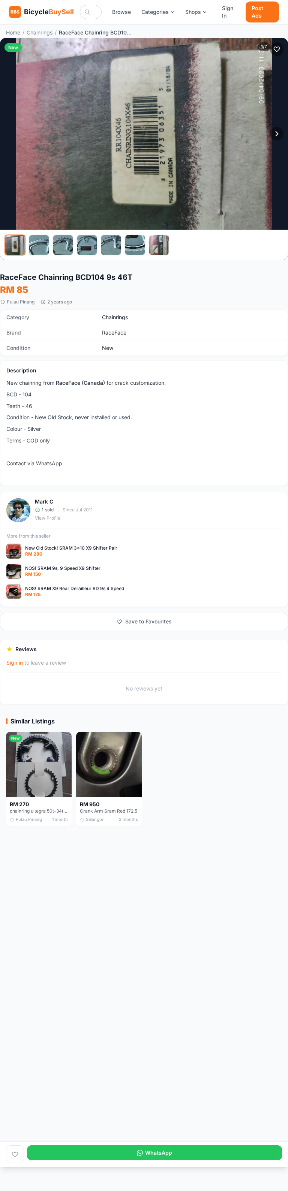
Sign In (227, 12)
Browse (121, 12)
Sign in (14, 662)
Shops (193, 12)
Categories (155, 12)
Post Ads (257, 12)
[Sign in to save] (15, 1154)
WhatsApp (158, 1152)
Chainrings (39, 32)
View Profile (47, 518)
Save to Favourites (148, 621)
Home (13, 32)
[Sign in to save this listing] (277, 49)
